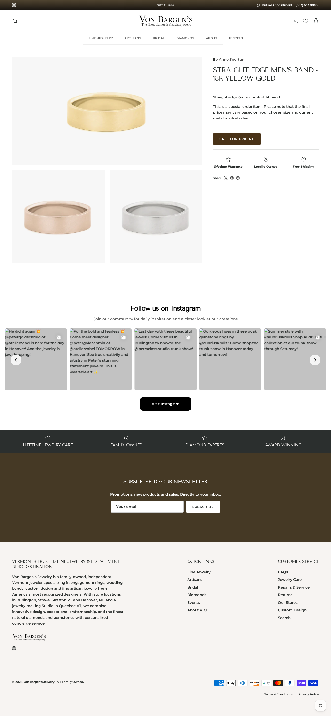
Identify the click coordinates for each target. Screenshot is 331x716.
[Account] (294, 21)
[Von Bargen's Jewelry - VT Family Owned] (165, 21)
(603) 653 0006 (307, 5)
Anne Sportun (231, 59)
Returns (285, 594)
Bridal (192, 587)
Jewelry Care (290, 579)
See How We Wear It (166, 5)
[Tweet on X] (226, 178)
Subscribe (202, 507)
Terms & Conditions (278, 694)
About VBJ (197, 610)
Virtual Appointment (276, 5)
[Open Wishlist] (305, 21)
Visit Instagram (166, 404)
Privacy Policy (308, 694)
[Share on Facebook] (232, 178)
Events (193, 602)
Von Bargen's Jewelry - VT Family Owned (53, 682)
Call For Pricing (237, 139)
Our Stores (288, 602)
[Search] (15, 21)
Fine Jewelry (199, 572)
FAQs (283, 572)
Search (284, 617)
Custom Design (292, 610)
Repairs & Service (294, 587)
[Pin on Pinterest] (238, 178)
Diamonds (196, 594)
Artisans (194, 579)
